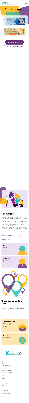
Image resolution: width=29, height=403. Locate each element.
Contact (2, 375)
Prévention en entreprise (6, 231)
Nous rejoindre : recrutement (6, 372)
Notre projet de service (5, 365)
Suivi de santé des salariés (7, 235)
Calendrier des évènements (14, 46)
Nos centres (3, 367)
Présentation (3, 361)
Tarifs (2, 363)
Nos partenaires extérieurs (6, 370)
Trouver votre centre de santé (7, 313)
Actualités (3, 378)
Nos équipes (3, 368)
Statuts (2, 385)
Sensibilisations (4, 401)
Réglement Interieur (5, 383)
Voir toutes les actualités (14, 42)
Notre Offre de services (5, 393)
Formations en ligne (5, 381)
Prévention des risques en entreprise (8, 396)
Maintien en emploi (5, 239)
